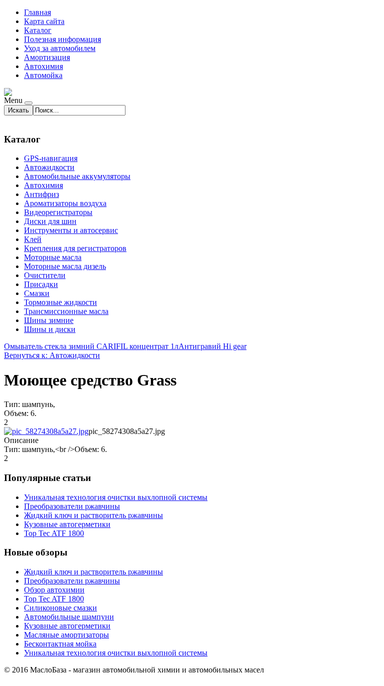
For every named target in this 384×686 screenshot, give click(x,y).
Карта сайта (44, 21)
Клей (33, 239)
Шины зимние (49, 320)
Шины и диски (50, 329)
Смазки (37, 293)
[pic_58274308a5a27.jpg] (46, 431)
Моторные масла (53, 257)
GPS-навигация (51, 158)
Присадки (41, 284)
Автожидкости (49, 167)
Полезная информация (62, 39)
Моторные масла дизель (65, 266)
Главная (37, 12)
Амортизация (47, 57)
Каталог (38, 30)
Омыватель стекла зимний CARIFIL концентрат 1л (91, 346)
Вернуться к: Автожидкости (52, 355)
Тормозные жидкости (60, 302)
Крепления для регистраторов (75, 248)
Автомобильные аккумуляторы (77, 176)
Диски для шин (50, 221)
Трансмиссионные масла (66, 311)
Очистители (45, 275)
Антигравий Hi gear (212, 346)
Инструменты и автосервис (71, 230)
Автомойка (43, 75)
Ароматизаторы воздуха (65, 203)
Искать (18, 110)
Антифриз (41, 194)
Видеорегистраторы (58, 212)
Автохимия (43, 66)
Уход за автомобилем (60, 48)
